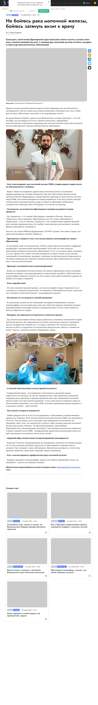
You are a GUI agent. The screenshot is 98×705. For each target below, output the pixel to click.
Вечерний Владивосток (68, 467)
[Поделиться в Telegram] (89, 59)
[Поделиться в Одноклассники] (89, 55)
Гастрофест (16, 521)
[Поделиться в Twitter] (89, 63)
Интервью (15, 15)
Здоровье (54, 521)
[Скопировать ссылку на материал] (89, 67)
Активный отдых (18, 567)
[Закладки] (95, 3)
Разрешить (43, 11)
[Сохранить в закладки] (38, 15)
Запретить (33, 11)
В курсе (8, 15)
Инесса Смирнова (15, 33)
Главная (5, 9)
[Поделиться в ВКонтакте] (89, 51)
